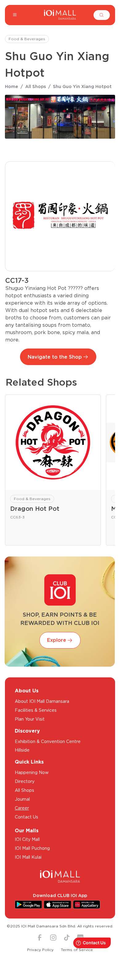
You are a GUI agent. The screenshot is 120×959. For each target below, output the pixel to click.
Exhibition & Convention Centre (48, 741)
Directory (24, 781)
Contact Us (26, 817)
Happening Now (32, 772)
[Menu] (15, 15)
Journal (22, 799)
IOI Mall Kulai (28, 857)
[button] (101, 15)
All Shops (35, 86)
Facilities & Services (36, 710)
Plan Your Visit (30, 719)
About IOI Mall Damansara (42, 701)
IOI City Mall (27, 839)
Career (22, 808)
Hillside (22, 750)
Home (11, 86)
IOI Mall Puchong (32, 848)
